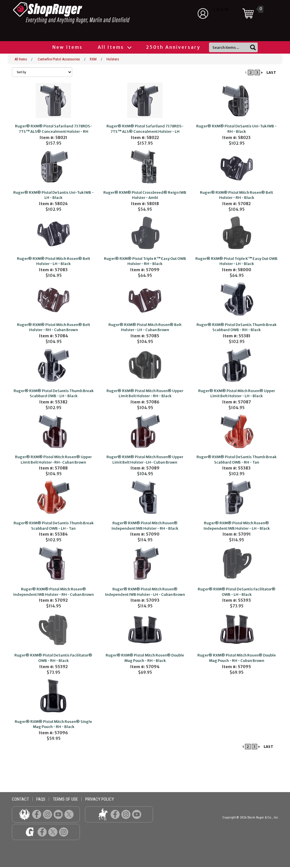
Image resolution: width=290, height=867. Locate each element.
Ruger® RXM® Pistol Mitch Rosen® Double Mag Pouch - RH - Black (145, 658)
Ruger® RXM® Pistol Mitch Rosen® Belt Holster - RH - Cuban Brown (53, 327)
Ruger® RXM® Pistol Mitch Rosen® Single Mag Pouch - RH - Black (53, 724)
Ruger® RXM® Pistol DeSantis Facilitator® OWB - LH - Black (237, 592)
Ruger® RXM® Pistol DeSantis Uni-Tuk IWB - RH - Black (236, 129)
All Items (112, 47)
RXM (93, 59)
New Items (67, 47)
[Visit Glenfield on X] (53, 831)
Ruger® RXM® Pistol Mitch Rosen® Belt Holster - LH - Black (53, 261)
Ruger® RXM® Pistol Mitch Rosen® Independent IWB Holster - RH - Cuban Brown (53, 592)
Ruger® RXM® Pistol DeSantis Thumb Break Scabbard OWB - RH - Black (236, 327)
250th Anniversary (173, 47)
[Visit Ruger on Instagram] (47, 814)
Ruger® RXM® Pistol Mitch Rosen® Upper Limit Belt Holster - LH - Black (236, 393)
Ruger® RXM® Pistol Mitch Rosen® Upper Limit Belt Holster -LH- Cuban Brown (144, 459)
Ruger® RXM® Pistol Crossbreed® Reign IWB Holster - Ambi (144, 195)
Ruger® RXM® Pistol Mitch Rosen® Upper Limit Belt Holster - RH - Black (144, 393)
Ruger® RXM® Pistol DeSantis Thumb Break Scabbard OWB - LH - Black (53, 393)
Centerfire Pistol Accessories (59, 59)
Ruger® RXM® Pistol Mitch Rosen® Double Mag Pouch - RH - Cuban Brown (236, 658)
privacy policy (99, 799)
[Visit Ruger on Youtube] (58, 814)
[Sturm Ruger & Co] (87, 12)
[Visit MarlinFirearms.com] (103, 814)
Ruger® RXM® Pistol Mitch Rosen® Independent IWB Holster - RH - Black (145, 526)
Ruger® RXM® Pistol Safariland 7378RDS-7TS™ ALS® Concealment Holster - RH (53, 129)
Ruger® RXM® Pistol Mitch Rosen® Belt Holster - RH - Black (236, 195)
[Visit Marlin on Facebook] (115, 814)
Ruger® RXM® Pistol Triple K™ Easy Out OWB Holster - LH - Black (236, 261)
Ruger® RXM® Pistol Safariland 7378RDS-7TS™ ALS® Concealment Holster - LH (145, 129)
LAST (271, 72)
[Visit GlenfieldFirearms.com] (30, 831)
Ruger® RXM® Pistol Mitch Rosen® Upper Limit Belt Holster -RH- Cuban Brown (53, 459)
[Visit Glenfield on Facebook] (42, 831)
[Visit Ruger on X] (69, 814)
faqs (40, 799)
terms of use (65, 799)
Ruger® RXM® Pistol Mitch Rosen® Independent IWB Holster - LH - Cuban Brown (145, 592)
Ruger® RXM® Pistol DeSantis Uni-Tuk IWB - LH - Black (53, 195)
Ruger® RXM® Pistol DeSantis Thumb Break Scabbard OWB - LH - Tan (53, 526)
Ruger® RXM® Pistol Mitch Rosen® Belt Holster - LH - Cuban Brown (145, 327)
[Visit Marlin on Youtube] (137, 814)
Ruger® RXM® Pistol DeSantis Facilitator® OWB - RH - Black (53, 658)
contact (20, 799)
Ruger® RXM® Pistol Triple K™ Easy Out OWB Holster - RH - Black (145, 261)
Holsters (112, 59)
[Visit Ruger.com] (24, 814)
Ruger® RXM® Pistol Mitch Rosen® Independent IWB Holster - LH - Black (237, 526)
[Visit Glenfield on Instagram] (64, 831)
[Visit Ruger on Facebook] (37, 814)
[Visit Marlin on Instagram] (126, 814)
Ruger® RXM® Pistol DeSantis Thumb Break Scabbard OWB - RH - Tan (236, 459)
